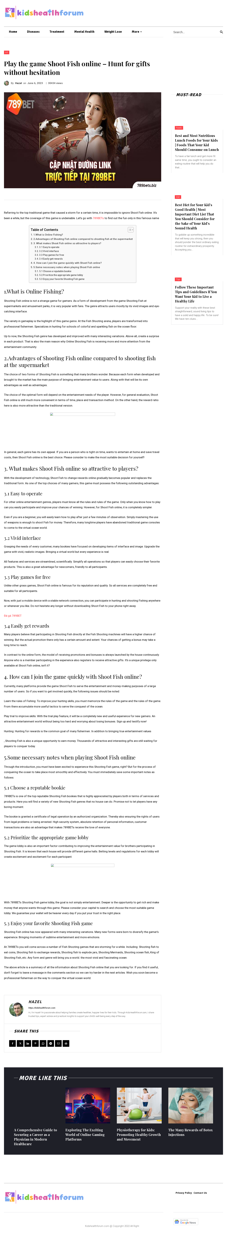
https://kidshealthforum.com (41, 1008)
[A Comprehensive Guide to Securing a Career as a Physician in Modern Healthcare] (36, 1105)
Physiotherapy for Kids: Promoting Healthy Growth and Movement (139, 1134)
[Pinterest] (35, 1043)
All (6, 52)
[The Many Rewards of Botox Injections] (190, 1105)
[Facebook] (12, 1043)
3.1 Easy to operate (49, 247)
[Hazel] (7, 83)
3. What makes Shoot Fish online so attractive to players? (67, 243)
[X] (20, 1043)
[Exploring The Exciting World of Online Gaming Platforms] (87, 1105)
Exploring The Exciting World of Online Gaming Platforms (85, 1134)
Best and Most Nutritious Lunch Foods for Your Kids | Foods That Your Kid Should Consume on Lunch (197, 142)
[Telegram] (50, 1043)
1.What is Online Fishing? (48, 234)
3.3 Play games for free (51, 255)
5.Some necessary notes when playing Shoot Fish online (66, 267)
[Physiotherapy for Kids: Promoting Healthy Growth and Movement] (139, 1105)
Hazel (18, 83)
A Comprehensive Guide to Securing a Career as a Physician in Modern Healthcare (35, 1137)
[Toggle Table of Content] (129, 230)
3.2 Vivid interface (49, 251)
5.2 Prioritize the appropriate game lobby (61, 275)
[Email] (58, 1043)
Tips (178, 279)
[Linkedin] (27, 1043)
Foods (179, 128)
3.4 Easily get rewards (51, 258)
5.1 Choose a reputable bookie (55, 271)
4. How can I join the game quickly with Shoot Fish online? (67, 262)
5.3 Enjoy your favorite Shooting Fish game (61, 279)
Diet (178, 197)
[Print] (66, 1043)
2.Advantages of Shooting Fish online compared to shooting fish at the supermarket (83, 239)
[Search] (221, 32)
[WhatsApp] (43, 1043)
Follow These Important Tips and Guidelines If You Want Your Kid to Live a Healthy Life (196, 294)
